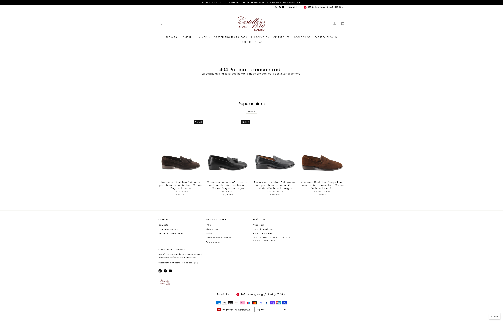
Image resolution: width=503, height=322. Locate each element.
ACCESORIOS (302, 37)
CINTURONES (281, 37)
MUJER (203, 37)
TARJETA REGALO (326, 37)
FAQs (208, 224)
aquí (264, 73)
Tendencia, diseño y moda (171, 233)
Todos (251, 111)
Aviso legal (258, 224)
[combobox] (235, 309)
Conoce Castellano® (169, 229)
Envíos (209, 233)
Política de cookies (262, 233)
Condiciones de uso (263, 229)
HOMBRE (187, 37)
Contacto (163, 224)
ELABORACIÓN (260, 37)
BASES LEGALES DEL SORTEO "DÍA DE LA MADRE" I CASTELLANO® (271, 239)
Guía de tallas (213, 242)
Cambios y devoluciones (218, 237)
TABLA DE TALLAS (251, 41)
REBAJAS (171, 37)
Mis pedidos (212, 229)
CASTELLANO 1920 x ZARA (230, 37)
